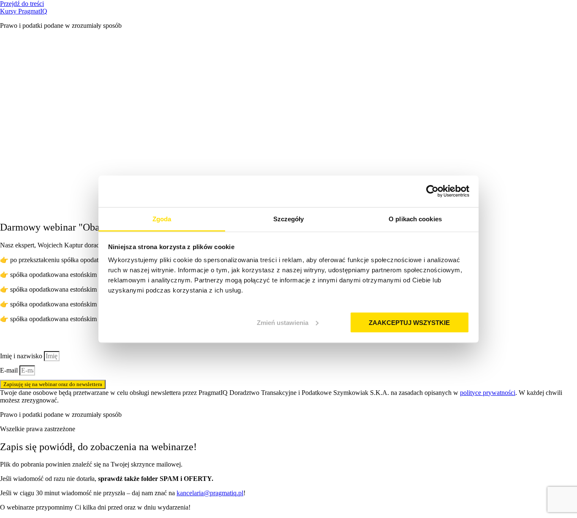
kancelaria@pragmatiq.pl (210, 493)
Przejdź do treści (22, 3)
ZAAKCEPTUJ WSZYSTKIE (409, 322)
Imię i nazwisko (22, 356)
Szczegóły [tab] (288, 218)
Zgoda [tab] (161, 218)
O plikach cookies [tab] (415, 218)
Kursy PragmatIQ (23, 11)
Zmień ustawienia (282, 322)
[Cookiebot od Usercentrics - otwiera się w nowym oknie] (432, 191)
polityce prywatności (487, 392)
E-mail (9, 370)
